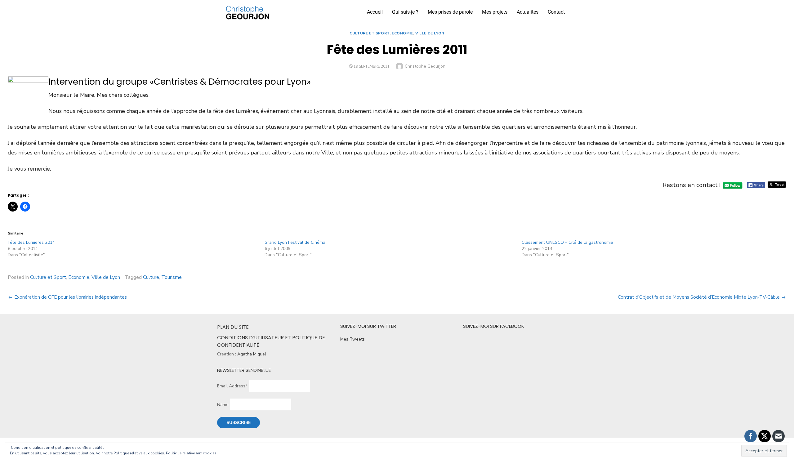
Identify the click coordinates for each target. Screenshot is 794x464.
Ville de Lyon (429, 33)
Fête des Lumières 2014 (31, 242)
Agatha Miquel (251, 354)
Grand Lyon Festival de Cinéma (295, 242)
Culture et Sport (370, 33)
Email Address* (232, 386)
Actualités (527, 12)
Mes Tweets (352, 339)
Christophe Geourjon (425, 66)
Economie (402, 33)
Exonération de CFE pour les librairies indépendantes (70, 297)
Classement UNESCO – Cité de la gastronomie (567, 242)
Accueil (375, 12)
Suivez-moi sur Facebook (493, 326)
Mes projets (494, 12)
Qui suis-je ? (405, 12)
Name (223, 405)
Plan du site (233, 327)
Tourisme (171, 277)
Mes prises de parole (450, 12)
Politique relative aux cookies (191, 453)
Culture (151, 277)
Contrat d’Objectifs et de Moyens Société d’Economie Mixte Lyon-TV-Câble (699, 297)
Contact (556, 12)
